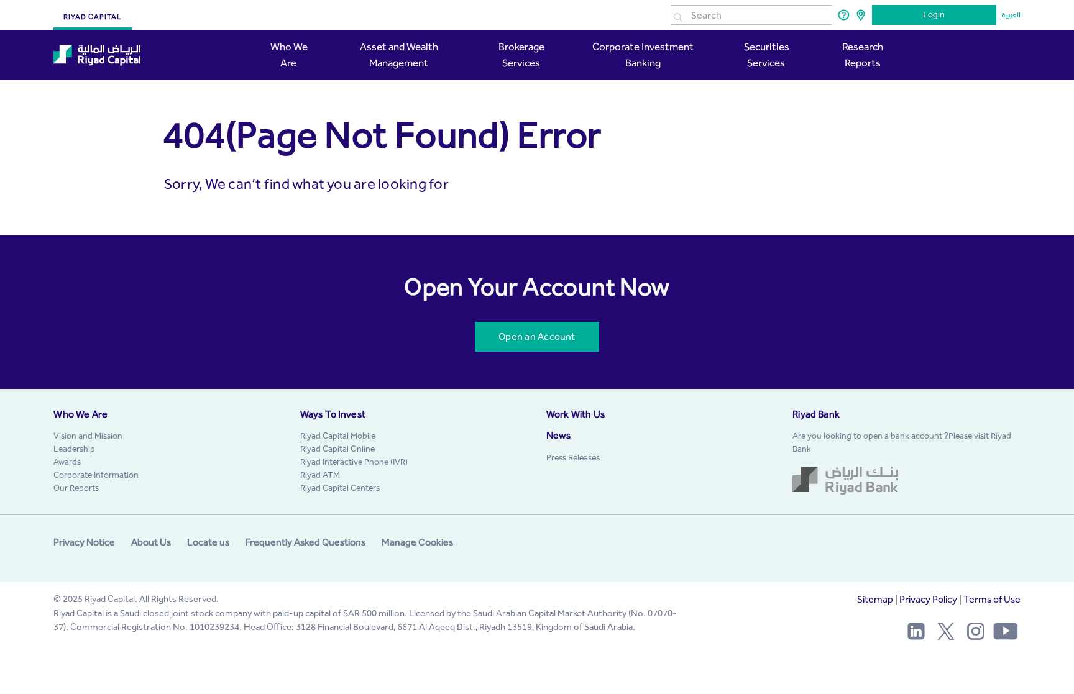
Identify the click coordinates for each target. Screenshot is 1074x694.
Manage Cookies (417, 542)
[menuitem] (87, 435)
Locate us (208, 542)
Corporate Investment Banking (643, 54)
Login (934, 14)
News (558, 435)
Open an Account (536, 336)
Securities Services (765, 54)
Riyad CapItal (92, 16)
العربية (1011, 15)
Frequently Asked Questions (305, 542)
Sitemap (875, 599)
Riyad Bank (816, 414)
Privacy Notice (84, 542)
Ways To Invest (332, 414)
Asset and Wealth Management (399, 54)
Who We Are (289, 54)
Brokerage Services (521, 54)
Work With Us (575, 414)
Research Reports (862, 54)
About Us (151, 542)
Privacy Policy (928, 599)
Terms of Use (992, 599)
